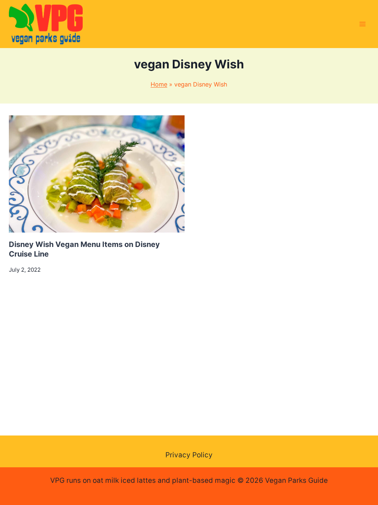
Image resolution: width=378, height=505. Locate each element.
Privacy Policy (189, 455)
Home (159, 84)
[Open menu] (362, 24)
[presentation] (97, 174)
